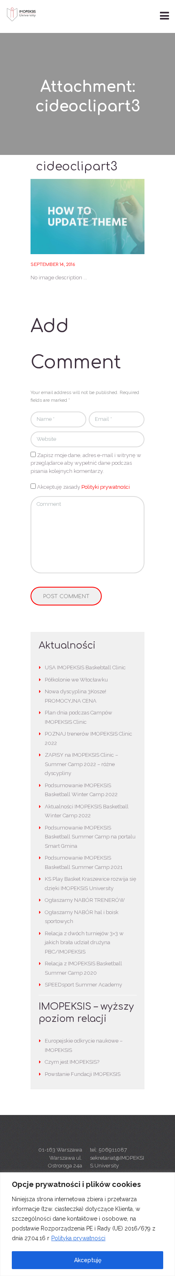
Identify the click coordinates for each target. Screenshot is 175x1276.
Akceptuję (87, 1260)
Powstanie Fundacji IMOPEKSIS (82, 1074)
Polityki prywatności (105, 487)
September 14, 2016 (53, 264)
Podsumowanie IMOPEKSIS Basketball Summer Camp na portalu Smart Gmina (90, 837)
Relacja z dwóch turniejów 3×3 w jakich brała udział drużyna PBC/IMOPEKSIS (84, 942)
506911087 (112, 1150)
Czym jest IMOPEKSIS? (72, 1062)
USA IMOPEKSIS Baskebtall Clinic (85, 667)
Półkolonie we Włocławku (76, 680)
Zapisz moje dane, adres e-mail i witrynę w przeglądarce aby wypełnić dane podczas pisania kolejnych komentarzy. (86, 463)
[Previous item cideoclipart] (59, 216)
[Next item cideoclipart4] (116, 216)
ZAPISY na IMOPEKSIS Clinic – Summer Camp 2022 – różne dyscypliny (81, 764)
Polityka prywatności (78, 1238)
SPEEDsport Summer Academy (83, 985)
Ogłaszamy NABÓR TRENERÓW (85, 900)
